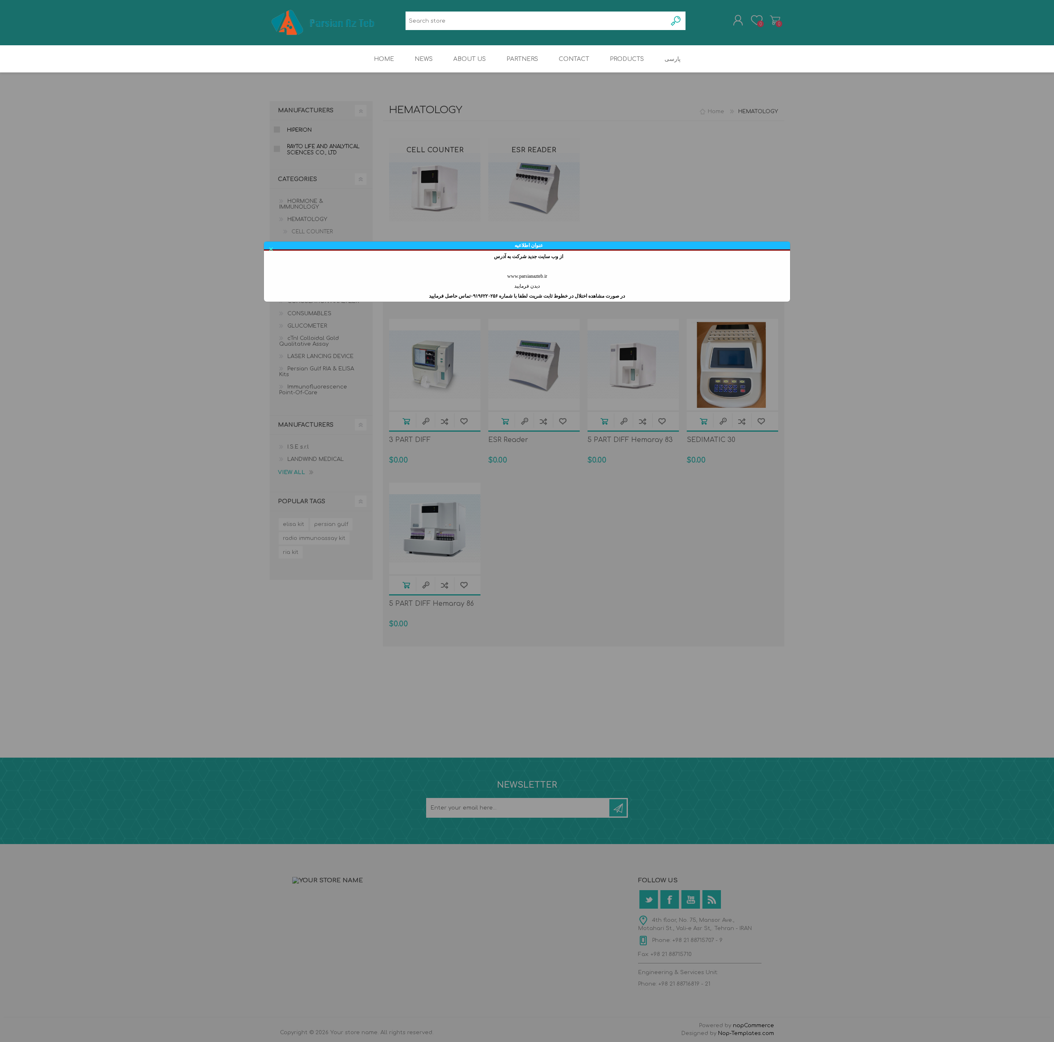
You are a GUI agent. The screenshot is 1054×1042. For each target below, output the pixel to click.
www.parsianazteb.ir (527, 276)
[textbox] (536, 21)
